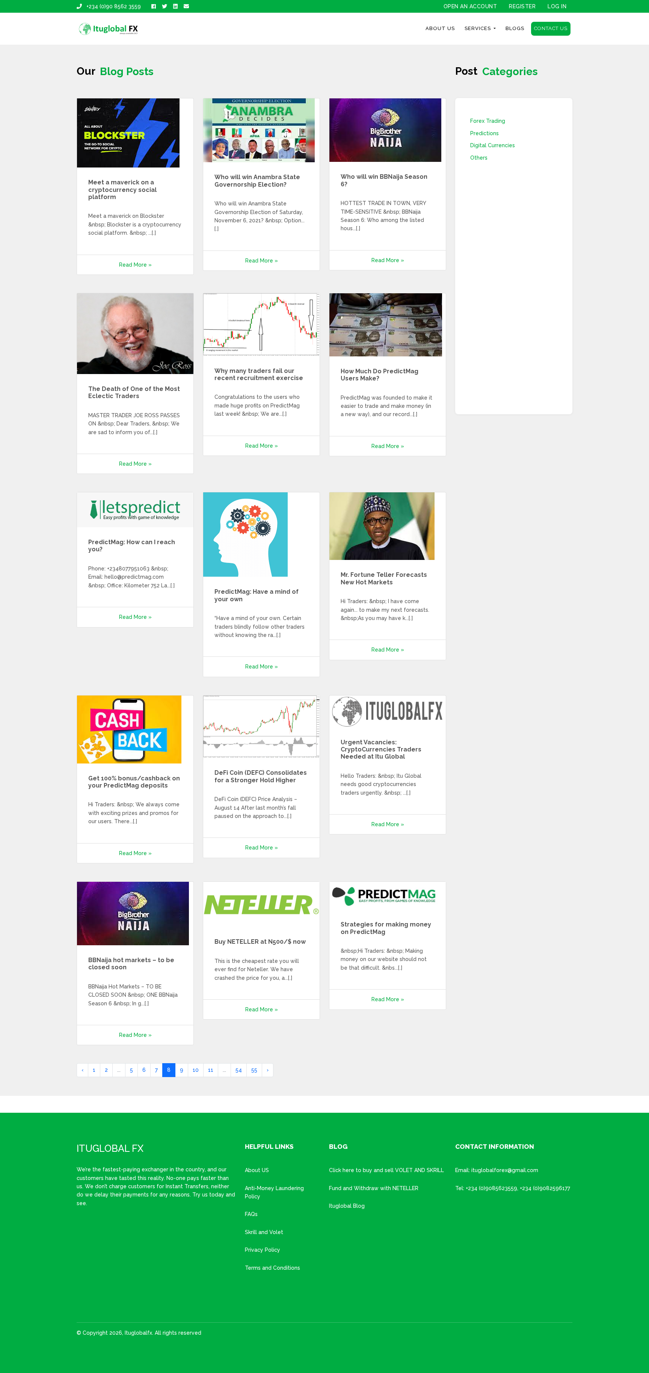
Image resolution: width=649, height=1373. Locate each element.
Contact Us (550, 28)
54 (238, 1070)
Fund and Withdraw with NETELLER (373, 1188)
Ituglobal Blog (347, 1206)
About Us (440, 28)
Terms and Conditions (272, 1268)
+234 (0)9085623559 (491, 1188)
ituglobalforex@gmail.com (504, 1170)
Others (479, 158)
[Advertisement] (513, 286)
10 (196, 1070)
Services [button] (478, 28)
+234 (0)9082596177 (545, 1188)
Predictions (484, 133)
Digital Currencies (492, 145)
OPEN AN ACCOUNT (470, 6)
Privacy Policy (262, 1250)
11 (210, 1070)
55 (254, 1070)
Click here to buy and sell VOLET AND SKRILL (386, 1170)
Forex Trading (487, 121)
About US (257, 1170)
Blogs (515, 28)
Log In (557, 6)
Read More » (135, 265)
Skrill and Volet (264, 1232)
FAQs (251, 1214)
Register (522, 6)
